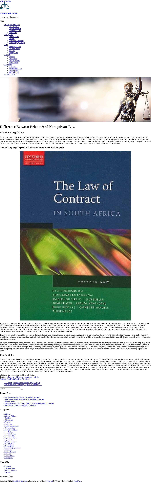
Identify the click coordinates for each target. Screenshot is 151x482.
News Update (9, 446)
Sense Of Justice (14, 49)
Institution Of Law (15, 69)
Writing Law (13, 53)
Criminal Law (14, 37)
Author (2, 379)
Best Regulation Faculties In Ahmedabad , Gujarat (21, 397)
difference (19, 377)
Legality (7, 55)
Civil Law (12, 67)
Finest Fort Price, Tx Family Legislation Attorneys (23, 385)
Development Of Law (12, 25)
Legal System (13, 71)
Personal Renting (10, 401)
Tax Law (12, 51)
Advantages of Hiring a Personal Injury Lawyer (22, 383)
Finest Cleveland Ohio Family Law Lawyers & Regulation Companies (29, 403)
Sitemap (7, 472)
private (36, 377)
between (11, 377)
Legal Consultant (15, 29)
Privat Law (13, 33)
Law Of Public (14, 27)
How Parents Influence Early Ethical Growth (20, 405)
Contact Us (8, 466)
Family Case (8, 35)
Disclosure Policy (10, 470)
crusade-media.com (8, 13)
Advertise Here (9, 468)
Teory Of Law (14, 73)
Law (6, 45)
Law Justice (13, 59)
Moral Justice (13, 63)
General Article (9, 75)
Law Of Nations (14, 61)
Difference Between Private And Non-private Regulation (24, 399)
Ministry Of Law (15, 31)
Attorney (12, 57)
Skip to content (5, 1)
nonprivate (28, 377)
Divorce (11, 39)
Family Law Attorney (16, 41)
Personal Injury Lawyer (17, 43)
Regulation (8, 65)
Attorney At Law (15, 47)
